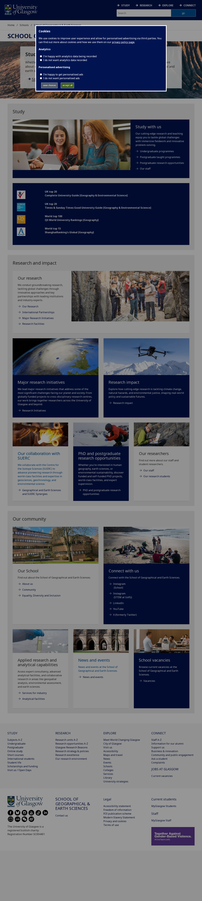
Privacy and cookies (114, 821)
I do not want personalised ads (61, 78)
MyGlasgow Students (163, 806)
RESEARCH (63, 733)
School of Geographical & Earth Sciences (72, 803)
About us (27, 584)
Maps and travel (113, 755)
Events (107, 762)
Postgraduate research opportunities (162, 163)
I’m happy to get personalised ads (63, 74)
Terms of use (111, 825)
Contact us (61, 815)
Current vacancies (162, 776)
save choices (49, 85)
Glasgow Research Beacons (71, 747)
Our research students (156, 476)
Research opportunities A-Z (71, 743)
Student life (14, 762)
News (106, 758)
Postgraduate (15, 747)
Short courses (15, 755)
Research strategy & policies (72, 751)
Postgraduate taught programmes (160, 157)
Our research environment (71, 758)
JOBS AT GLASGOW (164, 769)
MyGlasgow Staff (161, 820)
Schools (24, 25)
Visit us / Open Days (19, 770)
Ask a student (159, 758)
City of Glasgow (112, 743)
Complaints (158, 762)
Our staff (145, 168)
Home (11, 25)
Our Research (30, 306)
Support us (157, 747)
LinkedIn (118, 603)
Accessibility (110, 751)
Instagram (119, 584)
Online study (15, 751)
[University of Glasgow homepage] (21, 9)
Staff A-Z (156, 740)
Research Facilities (33, 324)
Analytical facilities (33, 699)
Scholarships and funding (22, 766)
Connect (190, 5)
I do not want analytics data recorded (65, 60)
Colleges (108, 770)
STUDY (12, 733)
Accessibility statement (117, 806)
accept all (67, 85)
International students (20, 758)
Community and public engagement (172, 755)
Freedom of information (117, 810)
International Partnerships (38, 312)
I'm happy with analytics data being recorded (70, 56)
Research (146, 5)
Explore (167, 5)
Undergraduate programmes (157, 151)
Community (29, 589)
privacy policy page (123, 42)
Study (125, 5)
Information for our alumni (167, 743)
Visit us (107, 747)
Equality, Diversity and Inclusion (41, 595)
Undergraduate (16, 743)
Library (107, 777)
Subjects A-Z (14, 740)
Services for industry (34, 693)
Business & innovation (164, 751)
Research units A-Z (66, 740)
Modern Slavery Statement (119, 817)
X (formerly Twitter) (125, 614)
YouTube (118, 609)
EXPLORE (109, 733)
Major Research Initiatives (38, 318)
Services (108, 774)
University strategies (115, 781)
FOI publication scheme (117, 813)
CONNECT (158, 733)
